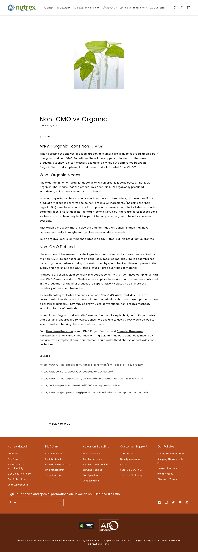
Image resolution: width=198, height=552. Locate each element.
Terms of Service (167, 468)
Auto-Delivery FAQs (131, 469)
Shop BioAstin (53, 475)
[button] (63, 7)
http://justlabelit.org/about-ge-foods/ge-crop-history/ (76, 371)
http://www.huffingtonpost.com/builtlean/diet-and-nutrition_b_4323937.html (91, 378)
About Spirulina (91, 453)
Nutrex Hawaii (103, 544)
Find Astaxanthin (55, 469)
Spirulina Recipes (92, 469)
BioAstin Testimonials (57, 464)
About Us (13, 453)
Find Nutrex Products (20, 479)
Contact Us (126, 453)
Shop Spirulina (91, 480)
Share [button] (46, 136)
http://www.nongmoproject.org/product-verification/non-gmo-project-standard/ (94, 392)
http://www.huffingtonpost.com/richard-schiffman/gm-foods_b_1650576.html (92, 365)
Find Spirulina (90, 475)
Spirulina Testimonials (95, 464)
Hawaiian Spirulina (59, 331)
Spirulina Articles (92, 459)
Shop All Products (18, 484)
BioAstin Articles (54, 459)
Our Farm (13, 459)
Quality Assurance (130, 459)
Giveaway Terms (167, 479)
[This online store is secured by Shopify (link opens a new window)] (86, 528)
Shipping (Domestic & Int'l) (170, 461)
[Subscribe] (60, 502)
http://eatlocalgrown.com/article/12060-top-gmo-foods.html (80, 385)
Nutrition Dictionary (131, 475)
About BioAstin (53, 453)
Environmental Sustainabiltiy (16, 466)
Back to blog (61, 424)
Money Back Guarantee (171, 453)
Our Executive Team (20, 473)
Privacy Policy (165, 473)
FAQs (123, 464)
